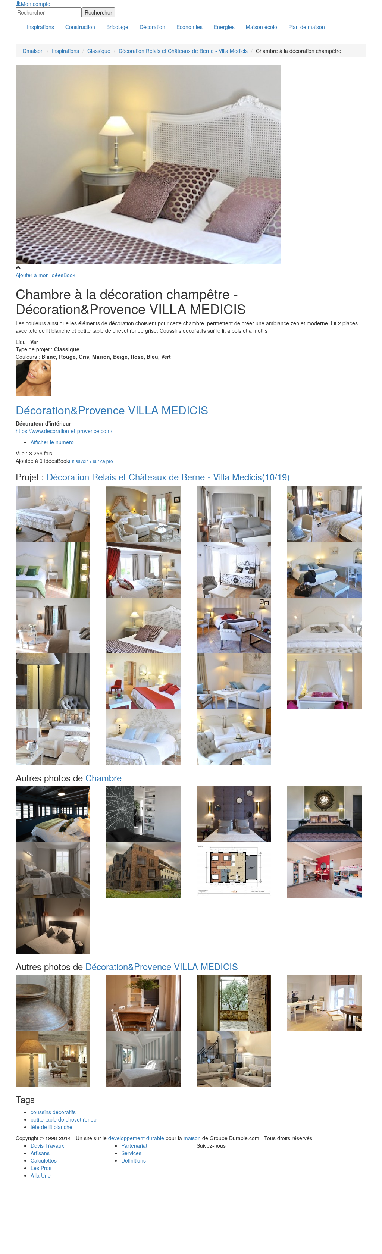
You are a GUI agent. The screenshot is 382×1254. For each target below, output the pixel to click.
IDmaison (32, 50)
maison (192, 1138)
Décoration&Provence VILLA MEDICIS (112, 410)
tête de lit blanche (51, 1127)
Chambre (103, 777)
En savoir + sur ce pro (91, 461)
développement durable (136, 1138)
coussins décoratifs (53, 1112)
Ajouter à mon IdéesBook (45, 275)
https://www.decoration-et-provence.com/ (64, 431)
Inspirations (65, 50)
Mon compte (35, 3)
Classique (98, 50)
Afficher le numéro (52, 442)
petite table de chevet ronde (64, 1119)
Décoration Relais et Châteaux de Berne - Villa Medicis (183, 50)
